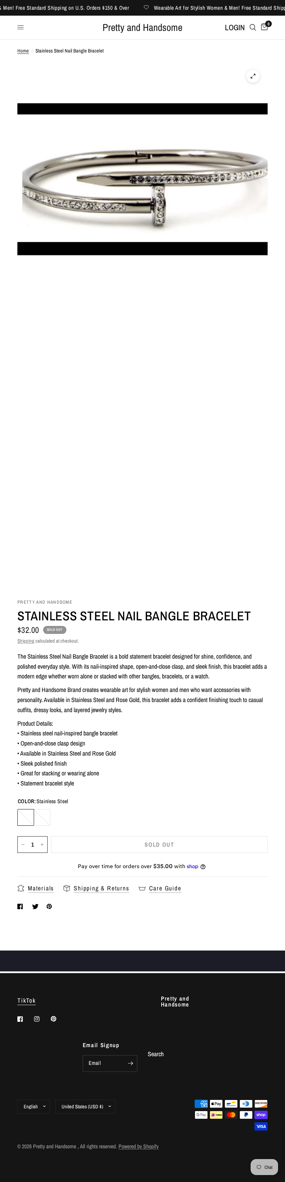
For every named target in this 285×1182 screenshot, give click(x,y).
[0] (263, 28)
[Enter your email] (130, 1063)
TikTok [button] (26, 1000)
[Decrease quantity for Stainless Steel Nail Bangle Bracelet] (23, 845)
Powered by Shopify (138, 1146)
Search (156, 1054)
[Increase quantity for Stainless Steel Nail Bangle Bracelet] (42, 845)
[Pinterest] (58, 1018)
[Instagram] (41, 1019)
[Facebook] (25, 1019)
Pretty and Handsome (142, 28)
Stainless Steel (25, 817)
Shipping (25, 640)
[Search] (253, 28)
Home (23, 50)
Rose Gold (42, 817)
